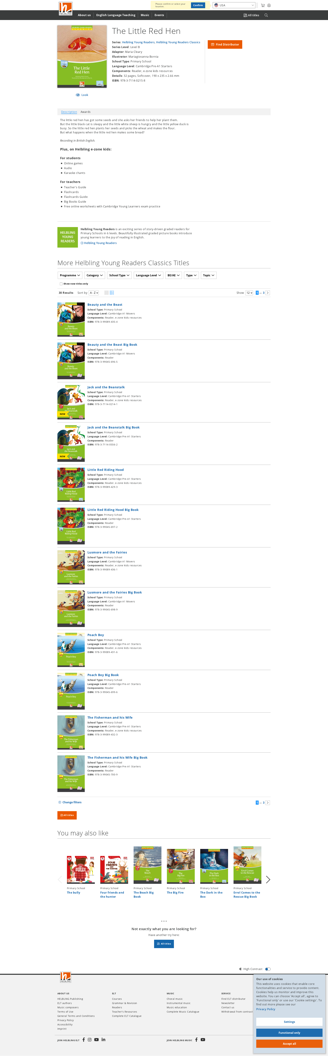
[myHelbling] (269, 5)
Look (84, 95)
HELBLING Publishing (70, 998)
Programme (68, 275)
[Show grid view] (106, 293)
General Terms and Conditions (76, 1016)
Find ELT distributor (233, 998)
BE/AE (172, 275)
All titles (253, 15)
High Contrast (252, 969)
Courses (117, 998)
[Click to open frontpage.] (65, 9)
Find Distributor (227, 44)
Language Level (146, 275)
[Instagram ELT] (89, 1040)
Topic (206, 275)
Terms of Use (65, 1011)
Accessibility (64, 1024)
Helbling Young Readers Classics (178, 42)
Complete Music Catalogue (183, 1011)
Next (268, 875)
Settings (289, 1022)
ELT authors (64, 1003)
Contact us (227, 1007)
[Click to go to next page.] (267, 293)
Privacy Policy (265, 1009)
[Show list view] (112, 293)
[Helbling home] (65, 977)
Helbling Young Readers (138, 42)
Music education (177, 1007)
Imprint (61, 1028)
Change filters (72, 802)
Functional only (289, 1033)
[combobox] (234, 5)
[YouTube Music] (203, 1040)
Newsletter (228, 1003)
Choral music (175, 998)
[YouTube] (96, 1040)
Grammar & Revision (124, 1003)
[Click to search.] (266, 15)
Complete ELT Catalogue (127, 1016)
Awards (86, 112)
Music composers (68, 1007)
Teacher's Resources (124, 1011)
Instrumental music (179, 1003)
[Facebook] (83, 1040)
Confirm (198, 5)
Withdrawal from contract (237, 1011)
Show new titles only (76, 283)
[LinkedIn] (103, 1040)
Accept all (289, 1044)
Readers (117, 1007)
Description (69, 112)
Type (189, 275)
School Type (117, 275)
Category (93, 275)
